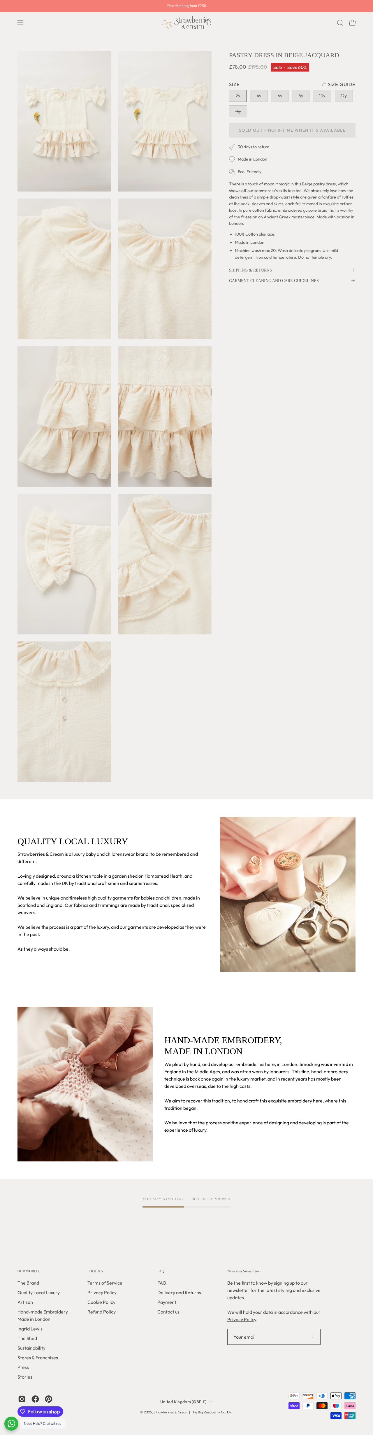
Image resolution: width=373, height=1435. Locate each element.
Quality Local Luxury (38, 1292)
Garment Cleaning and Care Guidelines (274, 280)
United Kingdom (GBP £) (183, 1401)
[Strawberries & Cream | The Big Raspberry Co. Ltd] (186, 22)
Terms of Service (104, 1283)
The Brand (28, 1283)
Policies (95, 1271)
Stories (24, 1377)
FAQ (160, 1271)
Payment (166, 1302)
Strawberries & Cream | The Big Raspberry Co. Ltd (193, 1412)
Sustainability (31, 1348)
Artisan (25, 1302)
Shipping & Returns (250, 270)
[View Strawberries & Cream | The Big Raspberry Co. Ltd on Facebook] (35, 1399)
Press (23, 1367)
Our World (28, 1271)
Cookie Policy (101, 1302)
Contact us (168, 1312)
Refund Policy (101, 1312)
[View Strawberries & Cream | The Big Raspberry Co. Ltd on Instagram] (21, 1399)
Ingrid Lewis (30, 1329)
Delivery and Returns (179, 1292)
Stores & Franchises (37, 1358)
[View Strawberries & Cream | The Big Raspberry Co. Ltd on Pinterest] (48, 1399)
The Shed (27, 1338)
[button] (340, 23)
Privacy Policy (102, 1292)
